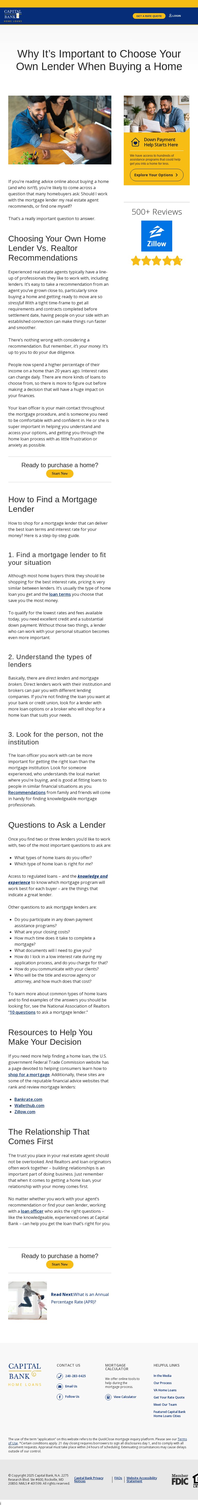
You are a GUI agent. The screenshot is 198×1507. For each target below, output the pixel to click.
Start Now (60, 473)
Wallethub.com (29, 1105)
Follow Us (71, 1396)
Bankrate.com (28, 1099)
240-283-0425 (75, 1376)
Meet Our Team (165, 1404)
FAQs (118, 1478)
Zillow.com (24, 1112)
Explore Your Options (153, 174)
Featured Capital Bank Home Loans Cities (170, 1414)
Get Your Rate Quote (169, 1397)
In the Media (162, 1376)
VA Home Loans (165, 1390)
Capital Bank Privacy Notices (88, 1479)
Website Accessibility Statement (142, 1479)
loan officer (32, 1211)
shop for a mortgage (29, 1074)
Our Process (163, 1383)
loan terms (60, 594)
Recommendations (27, 792)
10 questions (23, 1012)
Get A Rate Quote (149, 16)
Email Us (70, 1386)
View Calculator (124, 1397)
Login (176, 15)
